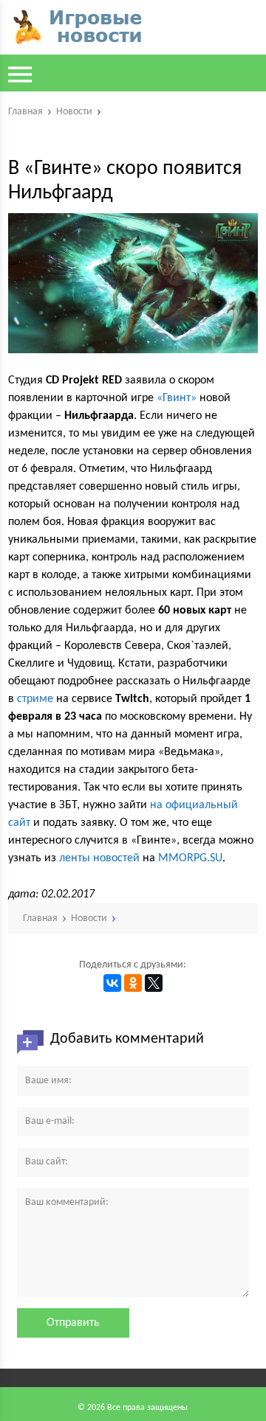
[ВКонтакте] (112, 983)
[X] (154, 983)
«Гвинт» (177, 398)
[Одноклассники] (133, 983)
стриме (35, 699)
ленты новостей (99, 858)
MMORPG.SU (190, 858)
